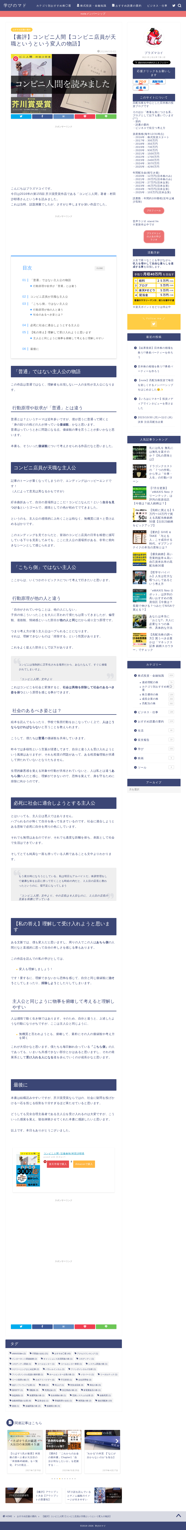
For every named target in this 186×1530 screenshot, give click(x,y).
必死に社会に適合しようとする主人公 (55, 325)
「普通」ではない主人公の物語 (50, 280)
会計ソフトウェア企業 (23, 1385)
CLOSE (100, 268)
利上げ (59, 1385)
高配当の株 (157, 703)
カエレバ (60, 1157)
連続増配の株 (157, 682)
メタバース (87, 1374)
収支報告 (155, 739)
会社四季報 (84, 1380)
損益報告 (17, 1395)
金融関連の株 (33, 1406)
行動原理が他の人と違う (48, 309)
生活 (155, 730)
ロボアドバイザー (44, 1380)
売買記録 (50, 1390)
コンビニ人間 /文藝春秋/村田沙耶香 (64, 1153)
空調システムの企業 (82, 1395)
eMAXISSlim (19, 1353)
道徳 (15, 1406)
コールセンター (45, 1364)
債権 (44, 1385)
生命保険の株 (58, 1395)
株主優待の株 (157, 694)
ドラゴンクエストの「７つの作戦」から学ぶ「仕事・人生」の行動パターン (153, 473)
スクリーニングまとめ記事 (25, 1369)
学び (155, 748)
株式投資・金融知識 (93, 5)
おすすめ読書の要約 (129, 5)
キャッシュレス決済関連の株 (57, 1359)
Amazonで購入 (84, 1164)
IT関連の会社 (40, 1353)
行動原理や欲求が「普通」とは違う (55, 286)
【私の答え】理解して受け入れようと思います (60, 332)
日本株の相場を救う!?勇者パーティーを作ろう (155, 369)
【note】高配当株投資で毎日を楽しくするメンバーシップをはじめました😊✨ (156, 385)
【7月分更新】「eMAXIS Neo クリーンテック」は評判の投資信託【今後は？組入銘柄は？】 (153, 495)
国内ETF (17, 1390)
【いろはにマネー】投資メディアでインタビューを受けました (155, 404)
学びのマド (15, 5)
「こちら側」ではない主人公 (49, 303)
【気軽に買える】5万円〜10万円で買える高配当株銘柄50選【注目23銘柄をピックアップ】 (153, 517)
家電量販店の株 (92, 1390)
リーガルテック (108, 1374)
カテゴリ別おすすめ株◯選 (53, 5)
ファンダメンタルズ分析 (83, 1369)
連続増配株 (105, 1401)
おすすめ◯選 (62, 1353)
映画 (155, 758)
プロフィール (154, 210)
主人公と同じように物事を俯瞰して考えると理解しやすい (68, 338)
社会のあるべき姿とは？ (48, 314)
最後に (34, 348)
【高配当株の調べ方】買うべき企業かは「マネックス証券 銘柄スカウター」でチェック (153, 642)
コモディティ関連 (21, 1364)
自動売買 (105, 1395)
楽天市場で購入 (58, 1164)
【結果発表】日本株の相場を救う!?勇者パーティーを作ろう (155, 353)
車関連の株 (84, 1401)
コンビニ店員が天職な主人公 (49, 296)
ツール (155, 767)
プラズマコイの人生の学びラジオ (154, 236)
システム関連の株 (97, 1364)
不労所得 (66, 1380)
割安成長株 (76, 1385)
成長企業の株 (157, 699)
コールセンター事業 (71, 1364)
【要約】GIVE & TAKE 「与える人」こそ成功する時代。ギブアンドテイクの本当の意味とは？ (153, 539)
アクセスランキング (87, 1353)
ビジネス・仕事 (157, 5)
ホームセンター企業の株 (61, 1374)
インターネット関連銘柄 (24, 1359)
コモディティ (86, 1359)
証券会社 (42, 1401)
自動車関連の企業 (21, 1401)
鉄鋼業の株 (53, 1406)
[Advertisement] (63, 155)
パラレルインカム (54, 1369)
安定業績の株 (69, 1390)
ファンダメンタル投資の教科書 (27, 1374)
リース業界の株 (20, 1380)
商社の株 (95, 1385)
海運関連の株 (37, 1395)
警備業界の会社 (63, 1401)
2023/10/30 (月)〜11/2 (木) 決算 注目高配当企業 (155, 420)
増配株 (33, 1390)
